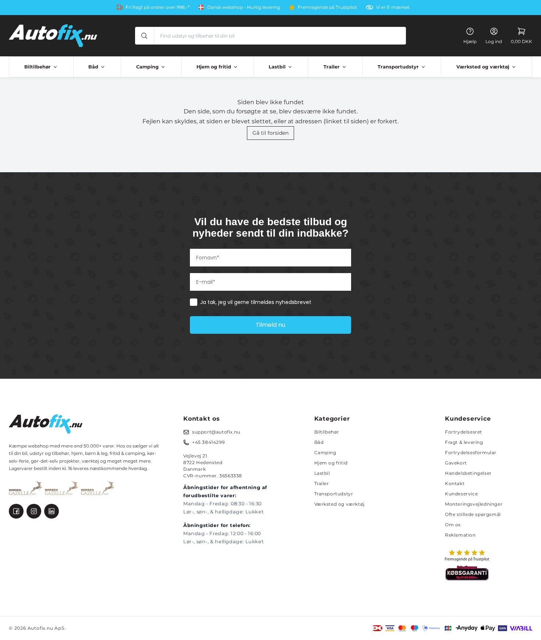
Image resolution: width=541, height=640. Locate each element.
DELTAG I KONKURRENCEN (342, 362)
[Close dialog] (403, 230)
